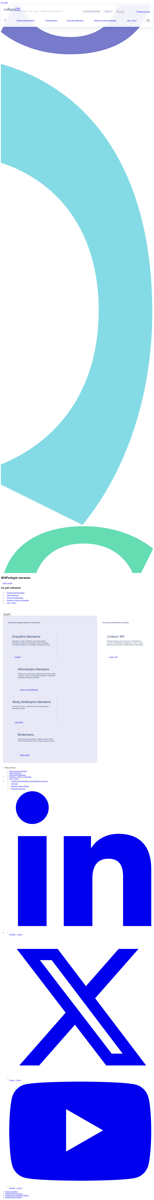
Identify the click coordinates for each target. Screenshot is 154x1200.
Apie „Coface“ (14, 779)
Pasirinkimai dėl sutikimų (13, 1197)
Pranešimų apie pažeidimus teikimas (17, 1195)
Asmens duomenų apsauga (14, 1193)
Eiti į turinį (4, 2)
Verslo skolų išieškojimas (17, 775)
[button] (5, 20)
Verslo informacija (15, 773)
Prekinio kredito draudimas (18, 771)
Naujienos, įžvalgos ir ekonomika (20, 777)
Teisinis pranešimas (11, 1192)
